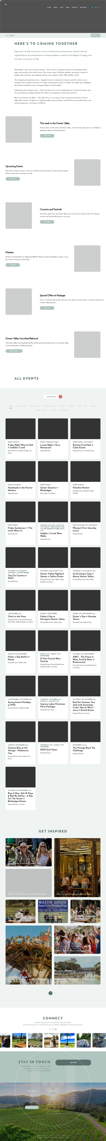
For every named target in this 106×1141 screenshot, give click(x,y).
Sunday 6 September (48, 613)
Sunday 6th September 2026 (84, 613)
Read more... (14, 351)
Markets (86, 491)
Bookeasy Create (64, 1137)
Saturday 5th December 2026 (19, 790)
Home (7, 35)
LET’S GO (47, 221)
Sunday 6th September (17, 654)
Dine (67, 7)
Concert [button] (71, 406)
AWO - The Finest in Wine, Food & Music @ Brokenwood (84, 659)
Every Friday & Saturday (83, 442)
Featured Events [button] (21, 406)
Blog (31, 1102)
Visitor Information (32, 1101)
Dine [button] (79, 406)
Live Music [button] (53, 410)
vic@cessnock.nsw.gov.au (53, 1113)
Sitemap (74, 1094)
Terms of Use (74, 1097)
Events (75, 7)
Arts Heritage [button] (64, 410)
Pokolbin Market (81, 488)
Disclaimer (74, 1099)
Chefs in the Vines (17, 616)
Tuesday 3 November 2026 (18, 745)
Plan (49, 7)
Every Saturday (14, 484)
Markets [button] (93, 406)
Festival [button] (62, 406)
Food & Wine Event (79, 579)
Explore (83, 7)
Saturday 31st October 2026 (84, 699)
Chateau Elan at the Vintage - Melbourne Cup (18, 750)
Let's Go (13, 178)
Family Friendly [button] (42, 410)
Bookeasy (47, 1137)
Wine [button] (85, 406)
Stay (61, 7)
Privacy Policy (74, 1095)
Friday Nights (13, 442)
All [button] (11, 406)
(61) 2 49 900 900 (53, 1102)
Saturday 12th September (83, 654)
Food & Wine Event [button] (50, 406)
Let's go (47, 135)
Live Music (51, 493)
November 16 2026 (80, 745)
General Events (13, 451)
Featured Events (78, 451)
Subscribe (73, 1062)
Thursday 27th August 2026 (84, 571)
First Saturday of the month (85, 525)
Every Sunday (78, 484)
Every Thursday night (49, 442)
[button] (60, 397)
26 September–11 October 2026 (20, 699)
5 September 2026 (14, 613)
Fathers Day (58, 622)
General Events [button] (35, 406)
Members (74, 1102)
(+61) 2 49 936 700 (53, 1111)
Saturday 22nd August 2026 (51, 571)
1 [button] (50, 993)
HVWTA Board (74, 1101)
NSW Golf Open (48, 750)
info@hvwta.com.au (53, 1104)
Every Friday (45, 484)
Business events (32, 1107)
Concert (87, 713)
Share (94, 35)
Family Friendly (23, 451)
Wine (55, 7)
